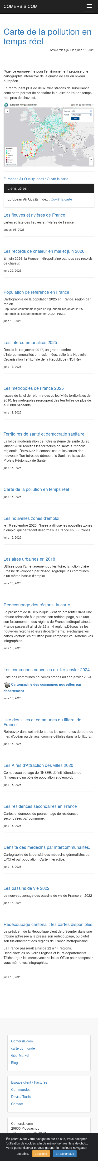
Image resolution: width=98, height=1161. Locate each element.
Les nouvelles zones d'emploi (31, 518)
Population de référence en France (36, 292)
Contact (17, 1103)
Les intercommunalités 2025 (30, 342)
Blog (14, 1062)
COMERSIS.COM (21, 6)
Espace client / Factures (29, 1082)
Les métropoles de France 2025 (34, 388)
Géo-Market (20, 1055)
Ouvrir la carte (57, 178)
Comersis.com (22, 1041)
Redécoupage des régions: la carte (37, 604)
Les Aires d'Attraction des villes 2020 (38, 765)
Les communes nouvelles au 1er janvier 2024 (47, 669)
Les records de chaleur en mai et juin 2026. (45, 251)
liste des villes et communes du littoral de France (42, 721)
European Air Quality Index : (25, 178)
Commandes (20, 1089)
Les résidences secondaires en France (40, 806)
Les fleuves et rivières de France (34, 215)
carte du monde (23, 1048)
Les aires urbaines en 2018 (29, 559)
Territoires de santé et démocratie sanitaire (44, 434)
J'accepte (41, 1153)
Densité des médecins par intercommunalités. (47, 847)
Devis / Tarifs (21, 1096)
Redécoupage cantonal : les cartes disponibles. (48, 924)
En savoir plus (65, 1153)
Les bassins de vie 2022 (26, 888)
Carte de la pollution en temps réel (48, 36)
